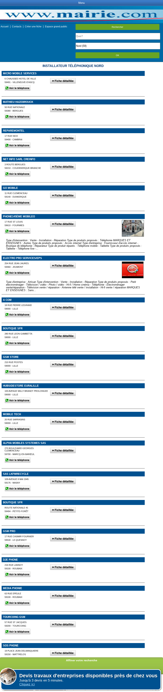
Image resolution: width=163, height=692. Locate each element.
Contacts (16, 26)
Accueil (5, 26)
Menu (81, 2)
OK (117, 55)
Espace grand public (56, 26)
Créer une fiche (33, 26)
